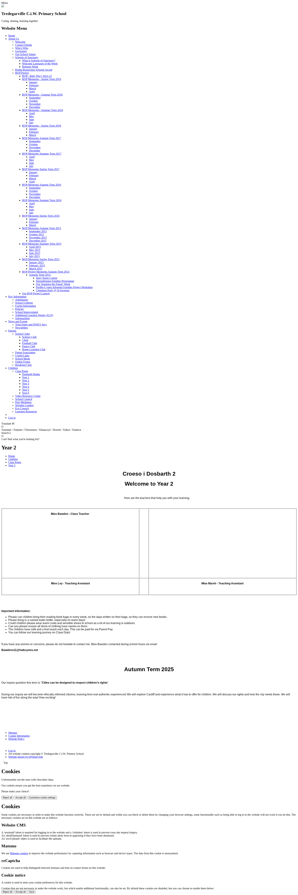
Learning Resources (26, 411)
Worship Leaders (24, 405)
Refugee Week (30, 66)
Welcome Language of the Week (40, 63)
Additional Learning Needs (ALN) (34, 315)
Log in (12, 417)
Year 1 (25, 377)
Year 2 (25, 380)
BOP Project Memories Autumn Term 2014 (45, 271)
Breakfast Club (23, 364)
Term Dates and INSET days (31, 324)
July (31, 122)
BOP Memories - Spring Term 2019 (41, 79)
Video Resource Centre (28, 396)
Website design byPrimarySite (25, 756)
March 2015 (35, 268)
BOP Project (22, 72)
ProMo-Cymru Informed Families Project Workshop (64, 287)
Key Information (17, 296)
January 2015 (36, 262)
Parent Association (25, 352)
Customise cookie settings (42, 797)
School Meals (22, 358)
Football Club (29, 343)
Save (31, 892)
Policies (19, 309)
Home (11, 35)
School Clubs (22, 333)
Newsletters (21, 327)
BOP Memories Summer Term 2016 (41, 200)
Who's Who (21, 48)
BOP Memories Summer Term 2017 (41, 153)
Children (13, 368)
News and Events (17, 321)
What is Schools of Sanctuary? (38, 60)
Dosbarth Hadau (31, 374)
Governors (21, 51)
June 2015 (34, 253)
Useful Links (22, 355)
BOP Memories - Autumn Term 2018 (42, 94)
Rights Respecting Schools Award (33, 69)
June (31, 119)
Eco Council (22, 408)
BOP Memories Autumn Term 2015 (41, 228)
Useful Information (25, 305)
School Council (23, 399)
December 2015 (37, 240)
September (35, 97)
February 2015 (37, 265)
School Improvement (26, 312)
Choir (25, 340)
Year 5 (25, 389)
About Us (13, 38)
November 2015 (38, 237)
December (34, 107)
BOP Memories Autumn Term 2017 (41, 138)
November (35, 104)
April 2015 (35, 246)
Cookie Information (19, 735)
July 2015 (34, 256)
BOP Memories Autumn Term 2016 (41, 184)
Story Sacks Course (46, 277)
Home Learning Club (33, 349)
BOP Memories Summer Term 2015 (41, 243)
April (32, 91)
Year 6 (25, 392)
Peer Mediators (23, 402)
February (34, 85)
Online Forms (22, 361)
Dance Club (28, 346)
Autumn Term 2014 (40, 274)
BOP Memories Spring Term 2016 (40, 215)
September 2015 (38, 231)
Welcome (20, 41)
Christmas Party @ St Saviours (52, 290)
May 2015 (34, 250)
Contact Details (23, 44)
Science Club (29, 336)
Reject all (7, 797)
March (32, 88)
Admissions (21, 299)
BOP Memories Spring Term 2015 (40, 259)
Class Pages (21, 371)
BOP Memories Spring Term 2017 (40, 169)
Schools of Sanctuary (26, 57)
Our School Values (25, 54)
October (33, 100)
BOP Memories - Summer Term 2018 (42, 110)
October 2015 (36, 234)
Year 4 (25, 386)
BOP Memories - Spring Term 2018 (41, 125)
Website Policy (16, 738)
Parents (12, 330)
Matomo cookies (19, 853)
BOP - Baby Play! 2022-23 (37, 76)
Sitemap (12, 732)
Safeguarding (22, 318)
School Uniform (24, 302)
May (31, 116)
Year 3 (25, 383)
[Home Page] (2, 6)
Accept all (21, 797)
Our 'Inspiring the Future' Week (53, 284)
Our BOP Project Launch (36, 293)
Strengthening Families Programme (55, 281)
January (33, 82)
